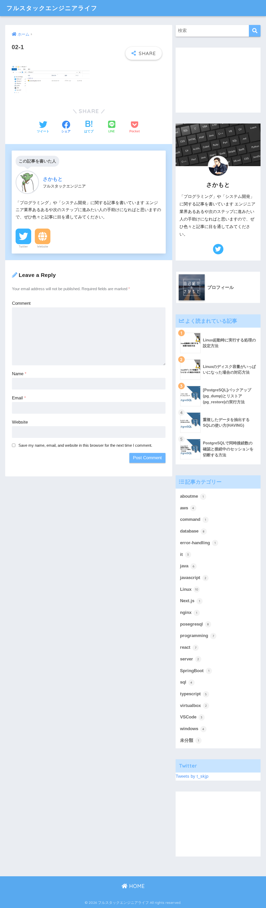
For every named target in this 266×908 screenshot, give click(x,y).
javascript (193, 577)
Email (19, 397)
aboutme (192, 496)
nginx (188, 612)
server (189, 659)
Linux (189, 589)
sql (186, 682)
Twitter (23, 246)
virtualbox (193, 705)
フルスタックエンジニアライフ (51, 8)
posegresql (194, 624)
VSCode (191, 717)
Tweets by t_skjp (192, 776)
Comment (21, 303)
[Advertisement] (218, 80)
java (187, 565)
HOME (136, 886)
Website (42, 246)
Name (19, 373)
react (188, 647)
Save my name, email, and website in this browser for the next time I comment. (85, 445)
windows (192, 728)
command (193, 519)
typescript (193, 693)
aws (187, 507)
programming (197, 635)
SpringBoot (194, 670)
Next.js (190, 600)
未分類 (189, 740)
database (192, 531)
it (184, 554)
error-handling (198, 542)
